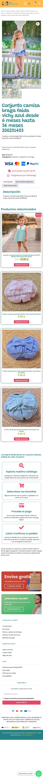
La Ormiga (30, 157)
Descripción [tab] (8, 182)
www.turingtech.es (27, 735)
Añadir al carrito (21, 265)
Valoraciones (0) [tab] (10, 186)
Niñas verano (20, 11)
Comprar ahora (14, 586)
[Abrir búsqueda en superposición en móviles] (29, 3)
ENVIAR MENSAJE (14, 609)
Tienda (8, 11)
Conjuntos (9, 13)
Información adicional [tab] (24, 182)
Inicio (2, 11)
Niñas (13, 11)
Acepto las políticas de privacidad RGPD (19, 698)
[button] (25, 3)
